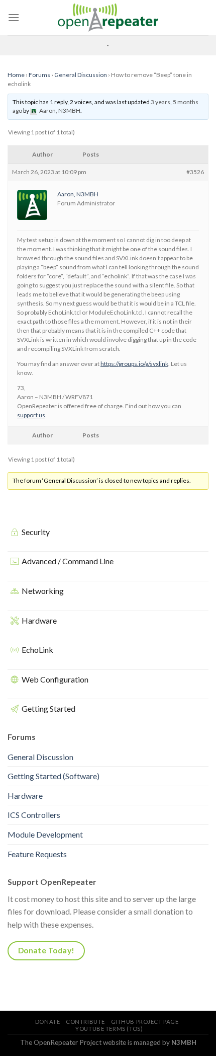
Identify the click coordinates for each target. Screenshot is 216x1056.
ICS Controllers (34, 814)
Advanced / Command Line (68, 561)
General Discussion (80, 75)
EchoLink (37, 649)
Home (16, 75)
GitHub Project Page (145, 1021)
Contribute (85, 1021)
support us (31, 415)
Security (36, 532)
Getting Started (48, 708)
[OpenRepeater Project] (108, 18)
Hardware (39, 620)
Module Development (45, 834)
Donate (47, 1021)
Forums (39, 75)
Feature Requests (37, 854)
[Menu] (14, 17)
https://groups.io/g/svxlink (134, 363)
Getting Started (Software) (53, 776)
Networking (43, 590)
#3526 (195, 172)
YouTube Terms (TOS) (109, 1028)
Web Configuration (55, 679)
